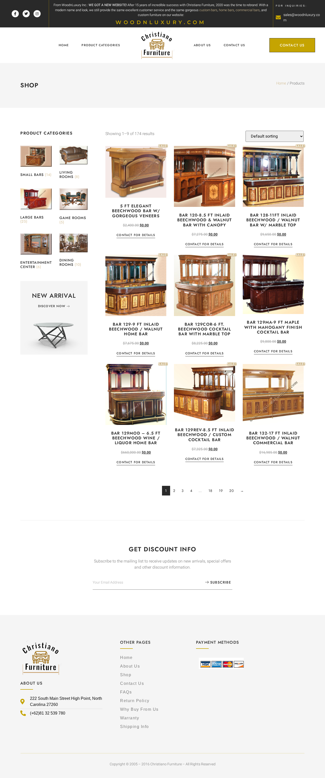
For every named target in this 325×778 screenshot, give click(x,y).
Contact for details (136, 235)
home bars (226, 10)
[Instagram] (37, 13)
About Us (202, 45)
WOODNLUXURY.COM (161, 22)
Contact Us (234, 45)
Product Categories (101, 45)
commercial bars (248, 10)
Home (64, 45)
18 (210, 490)
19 (221, 490)
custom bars (208, 10)
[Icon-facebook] (15, 13)
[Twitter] (26, 13)
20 (231, 490)
